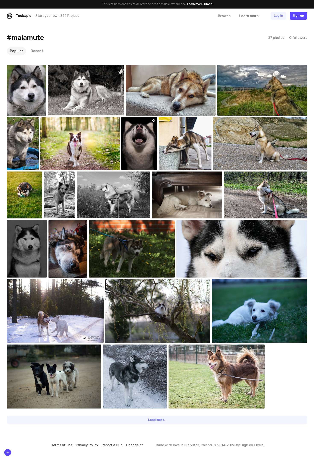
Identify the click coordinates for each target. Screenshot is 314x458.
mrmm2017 (24, 68)
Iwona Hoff (106, 223)
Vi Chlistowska (26, 282)
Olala (165, 174)
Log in (278, 15)
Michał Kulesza (26, 174)
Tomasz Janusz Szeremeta (187, 120)
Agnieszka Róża (189, 347)
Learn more (195, 4)
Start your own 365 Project (57, 16)
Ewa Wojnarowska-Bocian (132, 282)
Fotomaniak (144, 68)
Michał (191, 223)
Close (208, 4)
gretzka (137, 120)
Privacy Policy (87, 445)
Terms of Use (61, 445)
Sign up (298, 15)
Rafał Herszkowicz (63, 120)
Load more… (157, 420)
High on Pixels (252, 445)
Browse (224, 16)
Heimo (117, 347)
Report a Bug (112, 445)
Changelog (135, 445)
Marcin (58, 174)
